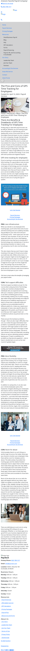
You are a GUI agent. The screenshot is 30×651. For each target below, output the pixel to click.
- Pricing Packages (6, 609)
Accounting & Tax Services (10, 68)
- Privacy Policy (5, 634)
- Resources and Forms (8, 616)
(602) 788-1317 (6, 7)
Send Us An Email (7, 3)
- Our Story (4, 622)
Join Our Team (8, 63)
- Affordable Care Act (7, 603)
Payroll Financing (9, 50)
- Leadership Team (6, 625)
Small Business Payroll (10, 37)
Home (4, 25)
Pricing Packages (7, 31)
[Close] (2, 81)
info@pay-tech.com (11, 563)
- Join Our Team (5, 628)
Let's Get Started (15, 210)
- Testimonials (5, 638)
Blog (5, 40)
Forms (5, 47)
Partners (6, 65)
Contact (4, 75)
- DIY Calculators (6, 606)
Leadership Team (9, 60)
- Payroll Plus (5, 612)
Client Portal (6, 78)
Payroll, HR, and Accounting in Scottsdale (12, 54)
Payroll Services (7, 28)
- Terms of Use (5, 631)
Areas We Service (7, 71)
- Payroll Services (6, 600)
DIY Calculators (8, 45)
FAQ (5, 42)
